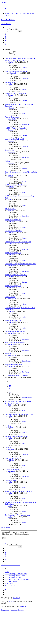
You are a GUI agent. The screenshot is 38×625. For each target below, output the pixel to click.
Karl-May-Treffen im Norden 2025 (16, 128)
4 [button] (5, 38)
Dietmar (10, 95)
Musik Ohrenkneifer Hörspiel (14, 139)
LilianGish (11, 243)
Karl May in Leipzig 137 (13, 320)
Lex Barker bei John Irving (13, 231)
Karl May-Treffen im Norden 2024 (16, 275)
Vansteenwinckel (27, 397)
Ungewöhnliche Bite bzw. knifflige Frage (18, 242)
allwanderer (25, 216)
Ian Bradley (16, 598)
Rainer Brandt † (10, 297)
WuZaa (10, 438)
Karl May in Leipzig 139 (13, 253)
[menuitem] (5, 6)
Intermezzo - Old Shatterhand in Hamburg (18, 491)
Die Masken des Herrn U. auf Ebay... (17, 375)
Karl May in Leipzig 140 (13, 220)
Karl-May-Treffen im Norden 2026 (16, 93)
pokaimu (24, 89)
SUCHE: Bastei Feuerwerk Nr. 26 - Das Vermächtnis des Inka (18, 402)
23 (10, 392)
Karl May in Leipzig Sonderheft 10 (16, 185)
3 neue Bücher (9, 150)
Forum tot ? (8, 447)
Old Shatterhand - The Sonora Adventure (18, 515)
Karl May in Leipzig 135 (13, 458)
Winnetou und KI (10, 82)
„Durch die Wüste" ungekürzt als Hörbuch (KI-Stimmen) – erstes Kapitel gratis (20, 59)
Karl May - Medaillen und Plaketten (16, 71)
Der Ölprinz (11, 366)
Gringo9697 (12, 119)
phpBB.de (23, 606)
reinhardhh (11, 152)
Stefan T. (24, 181)
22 (10, 390)
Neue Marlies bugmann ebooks (15, 342)
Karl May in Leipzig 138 (13, 286)
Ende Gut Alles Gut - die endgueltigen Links (19, 414)
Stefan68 (24, 168)
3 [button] (5, 37)
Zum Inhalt (4, 2)
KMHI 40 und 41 (10, 209)
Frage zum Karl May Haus (13, 364)
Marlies (10, 84)
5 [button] (5, 40)
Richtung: (18, 534)
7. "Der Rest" (8, 19)
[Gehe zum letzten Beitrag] (28, 67)
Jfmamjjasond (12, 298)
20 (10, 386)
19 (10, 385)
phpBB (11, 601)
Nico (23, 443)
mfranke (10, 62)
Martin (11, 187)
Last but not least (10, 480)
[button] (5, 27)
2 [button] (5, 35)
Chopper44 (13, 73)
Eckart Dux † (9, 353)
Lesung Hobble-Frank (12, 469)
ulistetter (10, 232)
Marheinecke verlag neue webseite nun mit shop (20, 264)
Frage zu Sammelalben (12, 117)
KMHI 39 (8, 425)
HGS (9, 405)
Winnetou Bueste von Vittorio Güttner (17, 436)
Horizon (7, 161)
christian (10, 176)
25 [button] (5, 44)
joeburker (11, 141)
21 (10, 388)
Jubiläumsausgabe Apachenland (15, 331)
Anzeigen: (5, 532)
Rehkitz (11, 108)
